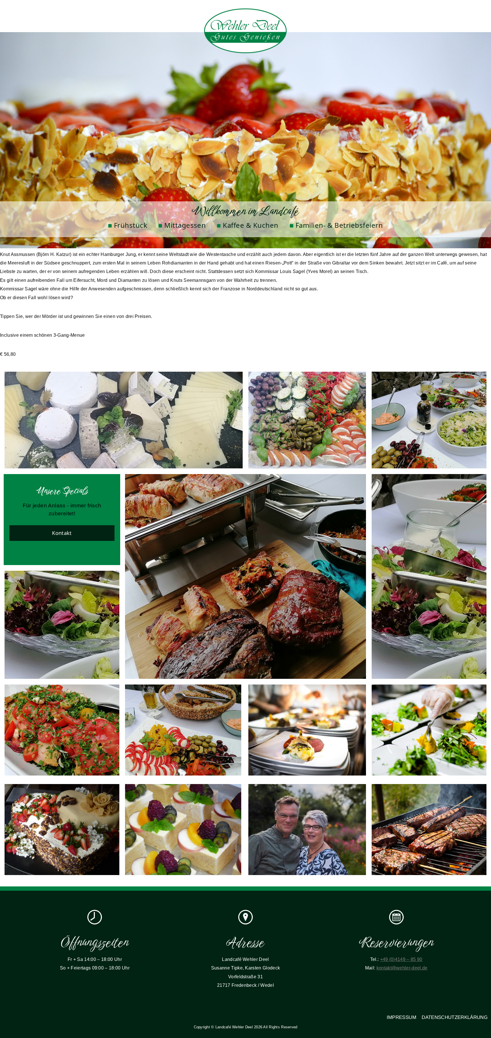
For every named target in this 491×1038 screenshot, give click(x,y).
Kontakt (62, 533)
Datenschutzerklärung (455, 1017)
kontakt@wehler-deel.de (402, 967)
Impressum (401, 1017)
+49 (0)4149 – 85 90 (401, 959)
